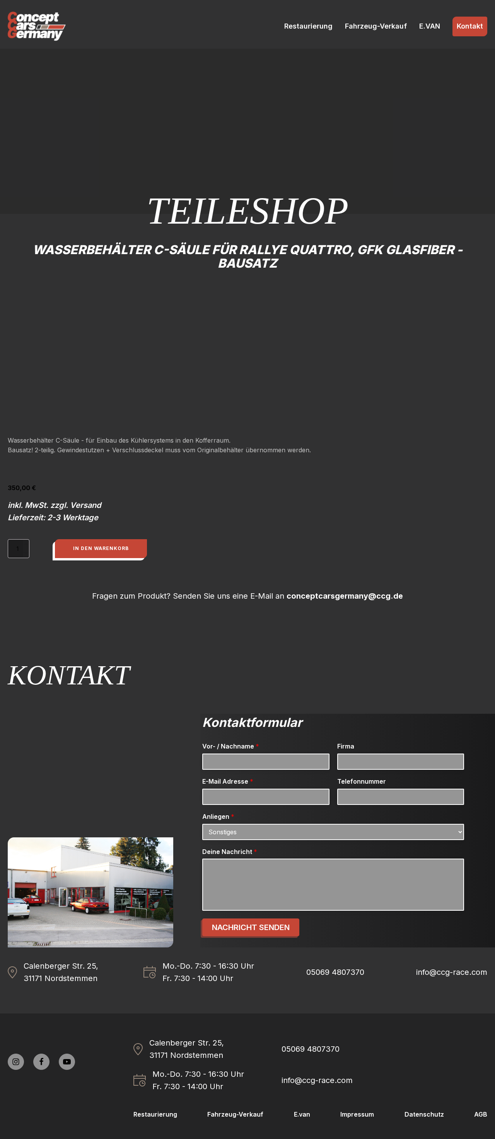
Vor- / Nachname (230, 746)
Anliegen (218, 816)
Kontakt (470, 26)
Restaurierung (308, 26)
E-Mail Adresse (227, 781)
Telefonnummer (361, 781)
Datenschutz (424, 1114)
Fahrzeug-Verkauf (376, 26)
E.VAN (429, 26)
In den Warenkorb (101, 548)
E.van (302, 1114)
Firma (345, 746)
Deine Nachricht (229, 852)
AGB (480, 1114)
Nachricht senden (251, 927)
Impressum (357, 1114)
